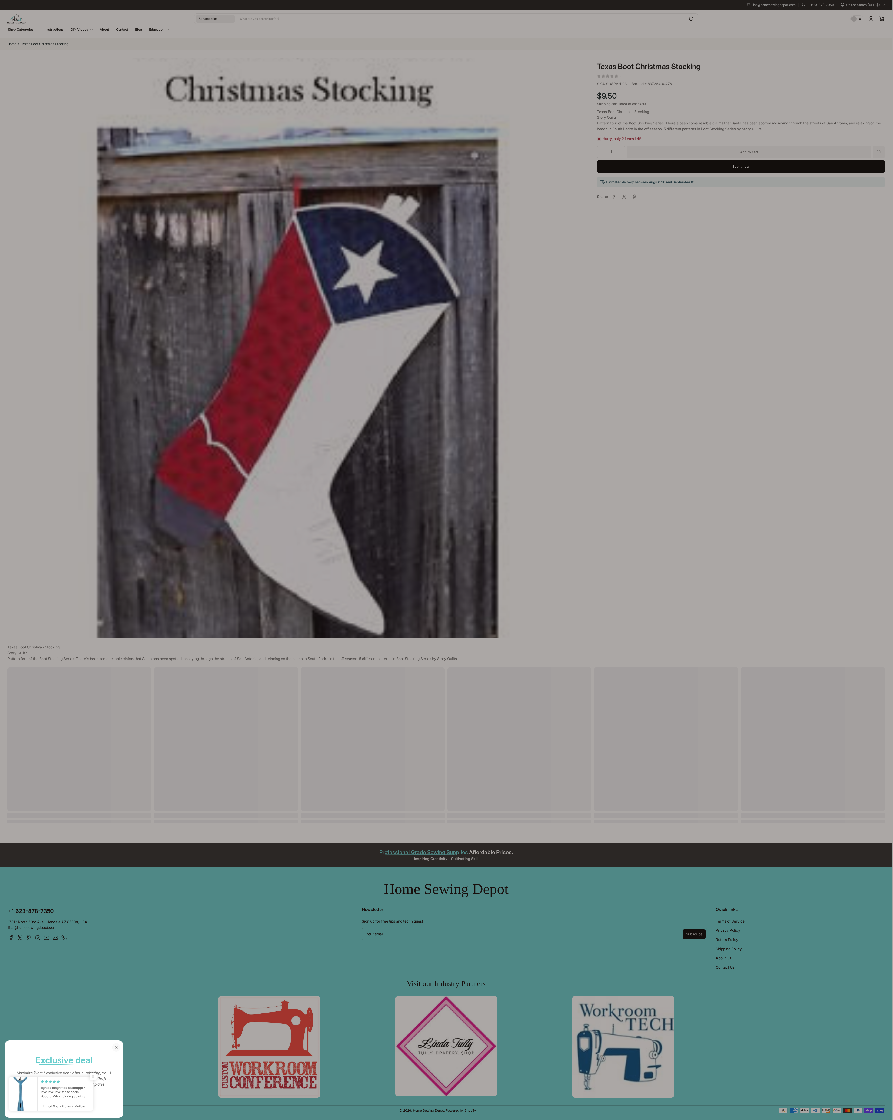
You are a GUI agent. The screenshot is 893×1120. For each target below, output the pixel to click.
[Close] (116, 1047)
